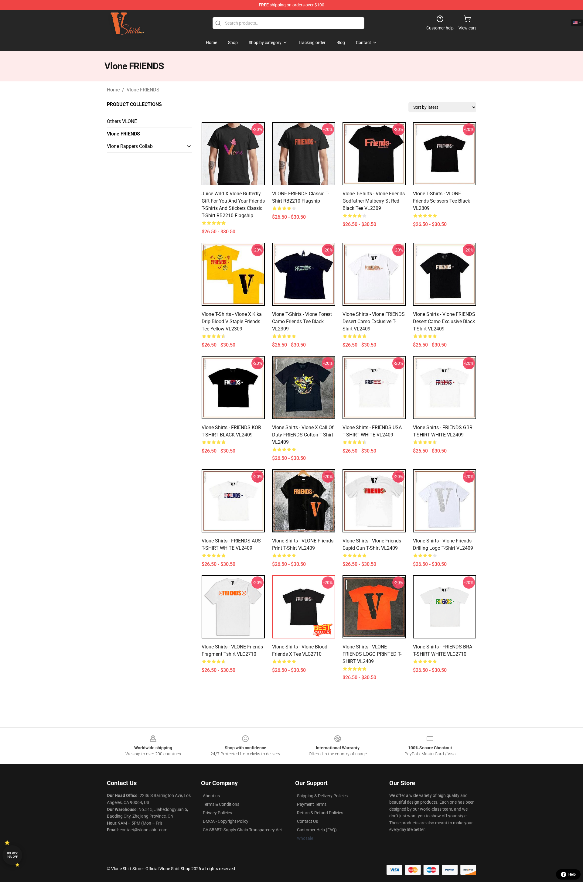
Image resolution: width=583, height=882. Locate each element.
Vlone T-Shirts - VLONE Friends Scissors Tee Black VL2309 (441, 201)
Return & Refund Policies (320, 812)
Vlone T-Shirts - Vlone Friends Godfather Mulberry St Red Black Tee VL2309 (374, 201)
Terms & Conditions (221, 804)
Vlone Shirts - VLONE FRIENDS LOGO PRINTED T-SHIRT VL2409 (372, 654)
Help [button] (572, 874)
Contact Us (307, 821)
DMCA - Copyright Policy (225, 821)
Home (113, 90)
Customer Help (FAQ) (317, 829)
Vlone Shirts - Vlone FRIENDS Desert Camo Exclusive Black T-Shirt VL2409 (444, 321)
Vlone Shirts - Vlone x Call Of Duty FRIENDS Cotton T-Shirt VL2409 (303, 435)
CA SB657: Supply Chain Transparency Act (242, 829)
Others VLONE (122, 121)
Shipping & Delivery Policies (322, 795)
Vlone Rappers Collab (130, 146)
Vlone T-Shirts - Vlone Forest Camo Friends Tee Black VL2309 (302, 321)
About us (211, 795)
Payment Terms (311, 804)
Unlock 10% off (12, 855)
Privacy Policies (217, 812)
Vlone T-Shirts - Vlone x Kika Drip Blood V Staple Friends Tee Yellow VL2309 (232, 321)
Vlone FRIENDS (143, 90)
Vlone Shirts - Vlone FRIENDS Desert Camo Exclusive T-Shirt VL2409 (374, 321)
